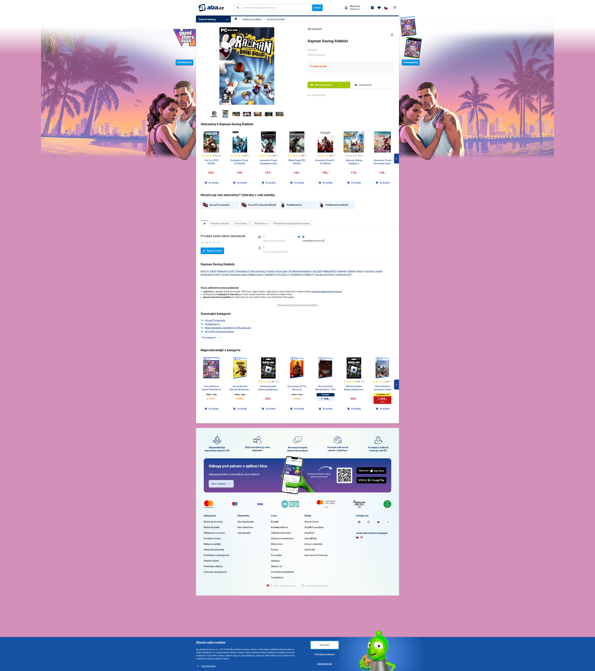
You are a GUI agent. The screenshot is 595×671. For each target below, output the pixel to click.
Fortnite (225, 274)
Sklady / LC (276, 566)
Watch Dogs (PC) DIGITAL (297, 162)
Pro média (276, 555)
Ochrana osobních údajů (317, 586)
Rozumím (325, 645)
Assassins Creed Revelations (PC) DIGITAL (268, 162)
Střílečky (352, 271)
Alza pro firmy (311, 521)
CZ (361, 537)
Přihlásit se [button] (354, 9)
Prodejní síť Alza (212, 538)
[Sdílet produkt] (392, 34)
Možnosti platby (212, 527)
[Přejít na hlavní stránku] (211, 8)
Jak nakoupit (243, 533)
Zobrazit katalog (207, 19)
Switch (271, 271)
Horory (360, 271)
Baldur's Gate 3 (256, 274)
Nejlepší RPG (330, 271)
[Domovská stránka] (236, 19)
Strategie (341, 271)
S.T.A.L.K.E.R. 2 (282, 274)
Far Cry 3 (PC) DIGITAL (211, 162)
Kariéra (275, 549)
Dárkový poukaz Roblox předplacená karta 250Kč (268, 388)
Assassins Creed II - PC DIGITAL (325, 162)
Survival (369, 271)
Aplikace (275, 561)
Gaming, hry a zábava (252, 19)
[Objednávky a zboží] (372, 8)
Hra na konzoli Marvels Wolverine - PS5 (240, 388)
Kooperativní (207, 274)
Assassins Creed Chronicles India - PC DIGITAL (382, 162)
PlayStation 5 (242, 271)
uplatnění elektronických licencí (326, 291)
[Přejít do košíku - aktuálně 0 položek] (395, 8)
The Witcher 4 (297, 274)
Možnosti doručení (213, 521)
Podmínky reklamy (213, 566)
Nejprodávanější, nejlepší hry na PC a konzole (228, 328)
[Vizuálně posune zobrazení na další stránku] (396, 159)
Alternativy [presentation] (262, 223)
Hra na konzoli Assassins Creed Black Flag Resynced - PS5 (382, 388)
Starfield (269, 274)
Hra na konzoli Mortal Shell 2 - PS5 (325, 388)
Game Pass (281, 271)
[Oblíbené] (379, 8)
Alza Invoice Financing (315, 555)
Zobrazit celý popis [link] (316, 54)
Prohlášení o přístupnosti (216, 555)
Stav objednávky (245, 521)
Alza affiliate (310, 538)
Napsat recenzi (214, 251)
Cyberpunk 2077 (344, 274)
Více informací (208, 666)
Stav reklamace (245, 527)
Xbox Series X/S (259, 271)
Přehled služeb (211, 561)
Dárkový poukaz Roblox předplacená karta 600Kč (354, 388)
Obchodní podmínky (214, 549)
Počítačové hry (212, 324)
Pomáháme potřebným (282, 572)
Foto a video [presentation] (242, 223)
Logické (378, 271)
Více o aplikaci (218, 484)
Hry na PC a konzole (276, 19)
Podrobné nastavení (324, 654)
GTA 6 (217, 274)
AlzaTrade (309, 549)
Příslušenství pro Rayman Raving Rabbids (297, 305)
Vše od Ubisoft (315, 29)
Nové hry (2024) (208, 271)
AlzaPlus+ (309, 533)
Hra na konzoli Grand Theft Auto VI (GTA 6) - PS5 (211, 388)
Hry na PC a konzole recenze (219, 331)
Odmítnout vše (324, 664)
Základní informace (281, 533)
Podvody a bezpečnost (215, 572)
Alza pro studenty (313, 544)
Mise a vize (276, 544)
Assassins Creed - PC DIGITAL (240, 162)
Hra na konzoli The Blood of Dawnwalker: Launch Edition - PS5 (297, 388)
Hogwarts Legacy (239, 274)
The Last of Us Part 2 (324, 274)
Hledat (317, 8)
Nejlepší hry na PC (226, 271)
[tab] (204, 223)
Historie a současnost (282, 538)
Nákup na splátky (212, 544)
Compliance (277, 577)
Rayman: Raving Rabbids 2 (354, 162)
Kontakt (275, 521)
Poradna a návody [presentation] (220, 223)
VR (290, 271)
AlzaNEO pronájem (314, 527)
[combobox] (273, 7)
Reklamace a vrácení (214, 533)
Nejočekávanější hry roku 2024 (307, 271)
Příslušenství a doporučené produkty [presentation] (292, 223)
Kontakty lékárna (279, 527)
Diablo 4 (309, 274)
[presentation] (204, 223)
